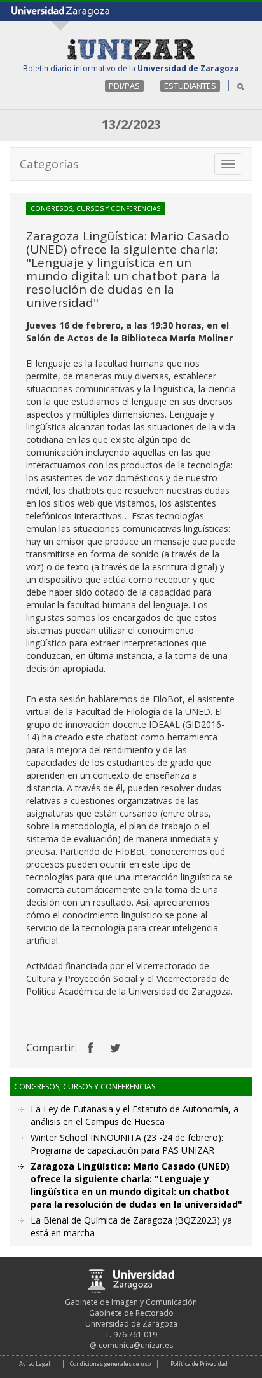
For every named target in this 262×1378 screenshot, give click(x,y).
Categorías (49, 164)
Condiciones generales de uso (110, 1364)
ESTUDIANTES (190, 86)
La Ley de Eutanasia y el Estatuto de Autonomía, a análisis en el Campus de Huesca (134, 1115)
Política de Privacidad (199, 1364)
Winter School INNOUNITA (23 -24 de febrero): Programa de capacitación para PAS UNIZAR (127, 1143)
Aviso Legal (34, 1364)
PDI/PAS (124, 86)
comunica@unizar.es (136, 1345)
